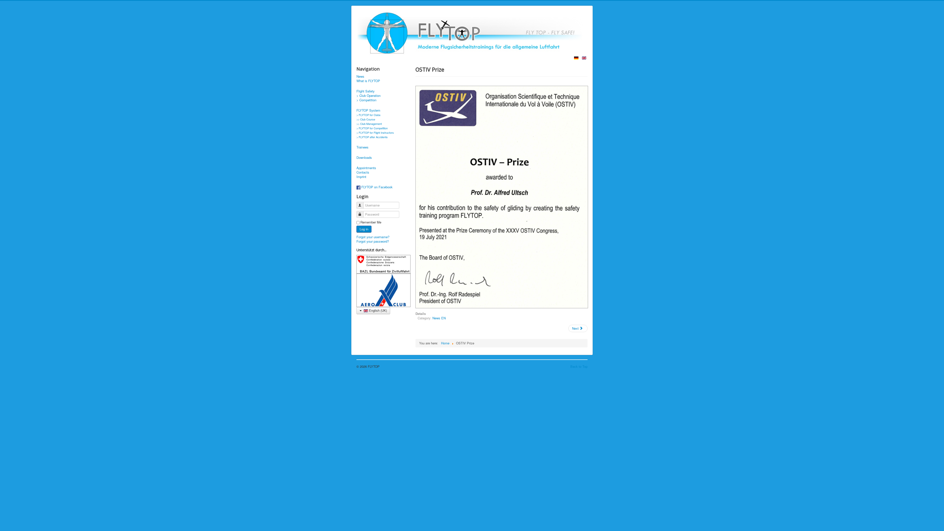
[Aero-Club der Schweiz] (383, 289)
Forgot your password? (372, 241)
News (360, 76)
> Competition (366, 100)
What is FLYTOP (368, 81)
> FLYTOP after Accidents (372, 137)
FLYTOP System (368, 110)
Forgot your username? (372, 237)
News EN (439, 318)
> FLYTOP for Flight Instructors (375, 132)
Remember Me (370, 222)
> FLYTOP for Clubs (368, 115)
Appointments (366, 168)
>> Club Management (369, 124)
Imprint (361, 177)
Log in (364, 229)
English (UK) (377, 310)
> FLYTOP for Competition (372, 128)
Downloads (364, 157)
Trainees (362, 147)
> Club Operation (368, 95)
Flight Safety (365, 91)
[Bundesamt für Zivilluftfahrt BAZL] (383, 263)
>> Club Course (365, 119)
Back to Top (579, 366)
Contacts (362, 172)
